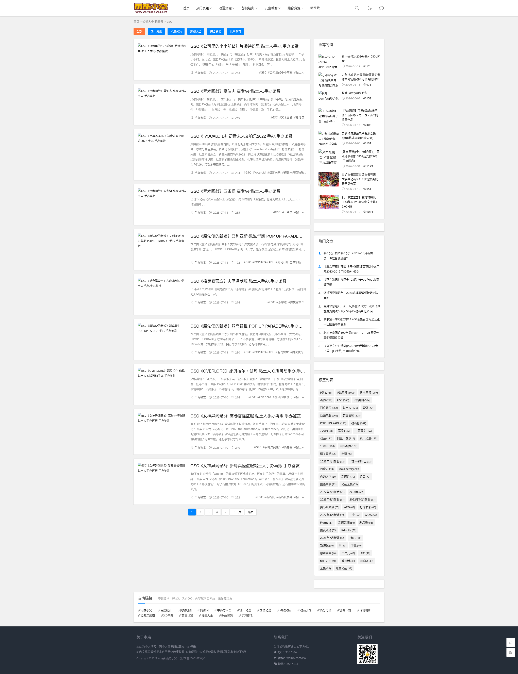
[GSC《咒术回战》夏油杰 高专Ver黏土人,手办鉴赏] (162, 93)
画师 (326, 400)
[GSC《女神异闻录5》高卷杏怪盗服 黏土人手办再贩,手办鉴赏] (162, 418)
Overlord (265, 397)
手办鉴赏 (200, 73)
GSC (169, 21)
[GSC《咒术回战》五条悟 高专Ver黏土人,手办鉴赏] (162, 193)
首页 (186, 8)
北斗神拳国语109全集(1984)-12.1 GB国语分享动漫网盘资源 (351, 335)
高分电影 (325, 610)
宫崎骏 (366, 561)
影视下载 (345, 610)
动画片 (348, 476)
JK (342, 545)
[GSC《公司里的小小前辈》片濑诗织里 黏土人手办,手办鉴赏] (162, 48)
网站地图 (186, 610)
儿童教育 (271, 8)
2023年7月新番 (332, 538)
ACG (349, 507)
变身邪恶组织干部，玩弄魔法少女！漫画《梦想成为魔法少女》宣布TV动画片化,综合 (352, 308)
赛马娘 (356, 492)
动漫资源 (225, 8)
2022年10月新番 (362, 499)
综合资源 (294, 8)
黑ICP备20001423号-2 (193, 658)
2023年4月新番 (332, 499)
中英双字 (364, 430)
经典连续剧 (148, 615)
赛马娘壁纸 (329, 507)
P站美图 (362, 400)
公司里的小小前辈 (281, 72)
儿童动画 (344, 568)
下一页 (237, 512)
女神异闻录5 (272, 447)
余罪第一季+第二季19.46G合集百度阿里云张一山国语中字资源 (352, 321)
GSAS (371, 515)
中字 (354, 515)
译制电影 (365, 610)
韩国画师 (352, 415)
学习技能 (247, 615)
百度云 (327, 469)
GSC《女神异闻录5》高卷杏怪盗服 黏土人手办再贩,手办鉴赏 (245, 416)
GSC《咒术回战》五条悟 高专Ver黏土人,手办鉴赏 (235, 191)
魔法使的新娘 (300, 352)
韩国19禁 (187, 615)
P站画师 (346, 392)
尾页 (251, 512)
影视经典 (248, 8)
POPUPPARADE (264, 262)
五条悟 (288, 212)
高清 (344, 430)
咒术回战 (286, 117)
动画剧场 (305, 610)
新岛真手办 (285, 497)
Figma (326, 522)
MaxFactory (349, 469)
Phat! (355, 538)
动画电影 (329, 415)
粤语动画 (285, 610)
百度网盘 (329, 408)
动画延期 (346, 522)
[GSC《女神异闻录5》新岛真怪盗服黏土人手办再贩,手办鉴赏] (162, 468)
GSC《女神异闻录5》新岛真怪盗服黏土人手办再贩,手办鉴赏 (245, 465)
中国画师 (348, 446)
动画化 (358, 423)
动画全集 (349, 484)
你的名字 (328, 476)
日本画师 (369, 392)
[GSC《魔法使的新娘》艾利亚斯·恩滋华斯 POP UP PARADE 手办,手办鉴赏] (162, 241)
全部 (139, 31)
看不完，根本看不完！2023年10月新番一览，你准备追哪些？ (350, 255)
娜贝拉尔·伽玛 (283, 397)
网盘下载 (346, 438)
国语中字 (328, 484)
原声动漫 (368, 438)
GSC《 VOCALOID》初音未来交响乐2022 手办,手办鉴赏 (241, 136)
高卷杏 (288, 447)
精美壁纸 (328, 454)
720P (326, 430)
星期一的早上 (360, 461)
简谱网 (204, 610)
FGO (365, 553)
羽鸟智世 (283, 352)
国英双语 (328, 530)
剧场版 (366, 522)
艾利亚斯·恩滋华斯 (289, 262)
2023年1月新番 (332, 461)
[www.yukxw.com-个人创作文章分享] (151, 12)
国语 (368, 408)
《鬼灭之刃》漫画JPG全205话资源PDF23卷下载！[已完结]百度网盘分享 (351, 348)
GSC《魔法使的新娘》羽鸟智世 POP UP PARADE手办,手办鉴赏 (248, 326)
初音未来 (274, 172)
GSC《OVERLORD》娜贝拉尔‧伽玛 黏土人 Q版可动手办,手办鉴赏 (251, 371)
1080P (327, 446)
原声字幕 (328, 553)
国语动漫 (265, 610)
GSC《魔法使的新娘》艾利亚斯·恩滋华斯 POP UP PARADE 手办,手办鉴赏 (257, 236)
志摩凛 (282, 302)
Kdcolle (348, 530)
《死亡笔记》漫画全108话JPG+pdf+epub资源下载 (351, 282)
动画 (326, 438)
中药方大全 (224, 610)
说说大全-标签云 (152, 21)
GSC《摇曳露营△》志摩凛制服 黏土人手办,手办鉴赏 (238, 281)
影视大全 (196, 31)
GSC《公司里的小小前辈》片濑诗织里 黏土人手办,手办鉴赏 (244, 46)
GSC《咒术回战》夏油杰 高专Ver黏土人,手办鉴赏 (235, 91)
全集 (325, 568)
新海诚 (327, 545)
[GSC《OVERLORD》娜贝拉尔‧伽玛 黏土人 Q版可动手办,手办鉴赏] (162, 373)
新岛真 (270, 497)
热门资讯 (202, 8)
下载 (356, 545)
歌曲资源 (227, 615)
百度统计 (166, 610)
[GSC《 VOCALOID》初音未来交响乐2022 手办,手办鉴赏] (162, 138)
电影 (346, 454)
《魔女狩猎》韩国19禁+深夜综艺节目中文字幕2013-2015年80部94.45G (351, 268)
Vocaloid (260, 172)
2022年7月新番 (332, 492)
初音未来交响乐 (294, 172)
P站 (326, 392)
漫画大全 (207, 615)
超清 (365, 476)
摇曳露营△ (297, 302)
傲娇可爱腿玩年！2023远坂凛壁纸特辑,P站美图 (351, 295)
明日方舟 (328, 561)
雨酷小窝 (146, 610)
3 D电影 (168, 615)
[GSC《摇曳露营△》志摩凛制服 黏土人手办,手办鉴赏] (162, 283)
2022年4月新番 (332, 515)
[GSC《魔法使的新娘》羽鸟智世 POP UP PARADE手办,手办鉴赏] (162, 328)
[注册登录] (381, 8)
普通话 (348, 561)
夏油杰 (300, 117)
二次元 (348, 553)
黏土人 (300, 72)
